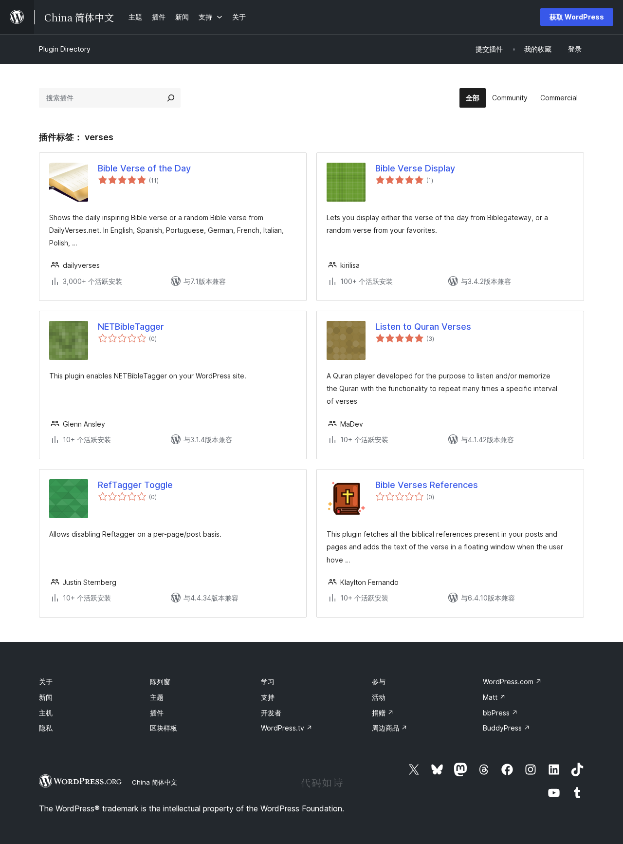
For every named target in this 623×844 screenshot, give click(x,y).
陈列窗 (160, 681)
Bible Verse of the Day (144, 168)
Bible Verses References (426, 485)
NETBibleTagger (131, 326)
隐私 (46, 728)
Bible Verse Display (415, 168)
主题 (157, 697)
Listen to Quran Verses (423, 326)
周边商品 (389, 728)
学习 (268, 681)
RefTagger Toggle (135, 485)
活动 (378, 697)
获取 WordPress (577, 17)
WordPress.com (512, 681)
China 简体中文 (154, 782)
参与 (378, 681)
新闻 (46, 697)
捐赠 (383, 713)
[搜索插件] (171, 98)
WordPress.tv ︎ (286, 728)
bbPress (500, 713)
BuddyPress (506, 728)
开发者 (271, 713)
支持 (268, 697)
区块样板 (163, 728)
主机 (46, 713)
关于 (46, 681)
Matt (494, 697)
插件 (157, 713)
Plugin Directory (65, 49)
